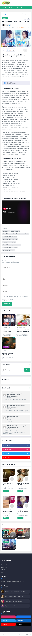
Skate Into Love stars (8, 250)
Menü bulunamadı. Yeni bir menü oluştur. (12, 581)
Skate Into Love (15, 231)
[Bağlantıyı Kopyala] (25, 18)
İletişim (3, 569)
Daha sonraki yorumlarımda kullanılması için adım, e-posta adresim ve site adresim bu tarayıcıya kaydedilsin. (15, 298)
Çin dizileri (6, 231)
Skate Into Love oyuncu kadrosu (11, 245)
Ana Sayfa (4, 14)
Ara (27, 370)
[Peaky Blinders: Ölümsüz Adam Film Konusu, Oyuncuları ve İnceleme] (9, 475)
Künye (2, 572)
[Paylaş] (3, 50)
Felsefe (20, 491)
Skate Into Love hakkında (10, 236)
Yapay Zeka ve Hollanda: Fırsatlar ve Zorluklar (15, 606)
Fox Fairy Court (9, 167)
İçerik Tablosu (11, 83)
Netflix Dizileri (5, 8)
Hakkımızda (4, 567)
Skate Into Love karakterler (10, 239)
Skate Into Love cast (8, 234)
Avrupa (20, 518)
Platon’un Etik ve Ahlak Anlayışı (13, 601)
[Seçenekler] (29, 50)
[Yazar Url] (3, 25)
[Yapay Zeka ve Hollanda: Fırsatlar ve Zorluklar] (23, 502)
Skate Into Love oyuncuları (10, 247)
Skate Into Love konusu (9, 242)
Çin (10, 62)
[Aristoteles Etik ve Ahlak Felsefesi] (23, 475)
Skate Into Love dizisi (22, 234)
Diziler (9, 14)
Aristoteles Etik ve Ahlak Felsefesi (14, 596)
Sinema (6, 491)
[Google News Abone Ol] (10, 50)
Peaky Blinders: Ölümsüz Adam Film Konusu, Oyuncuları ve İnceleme (15, 592)
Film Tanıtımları (13, 8)
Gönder (7, 304)
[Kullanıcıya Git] (4, 395)
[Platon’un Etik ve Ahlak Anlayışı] (9, 502)
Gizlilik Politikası (5, 565)
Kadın (18, 8)
